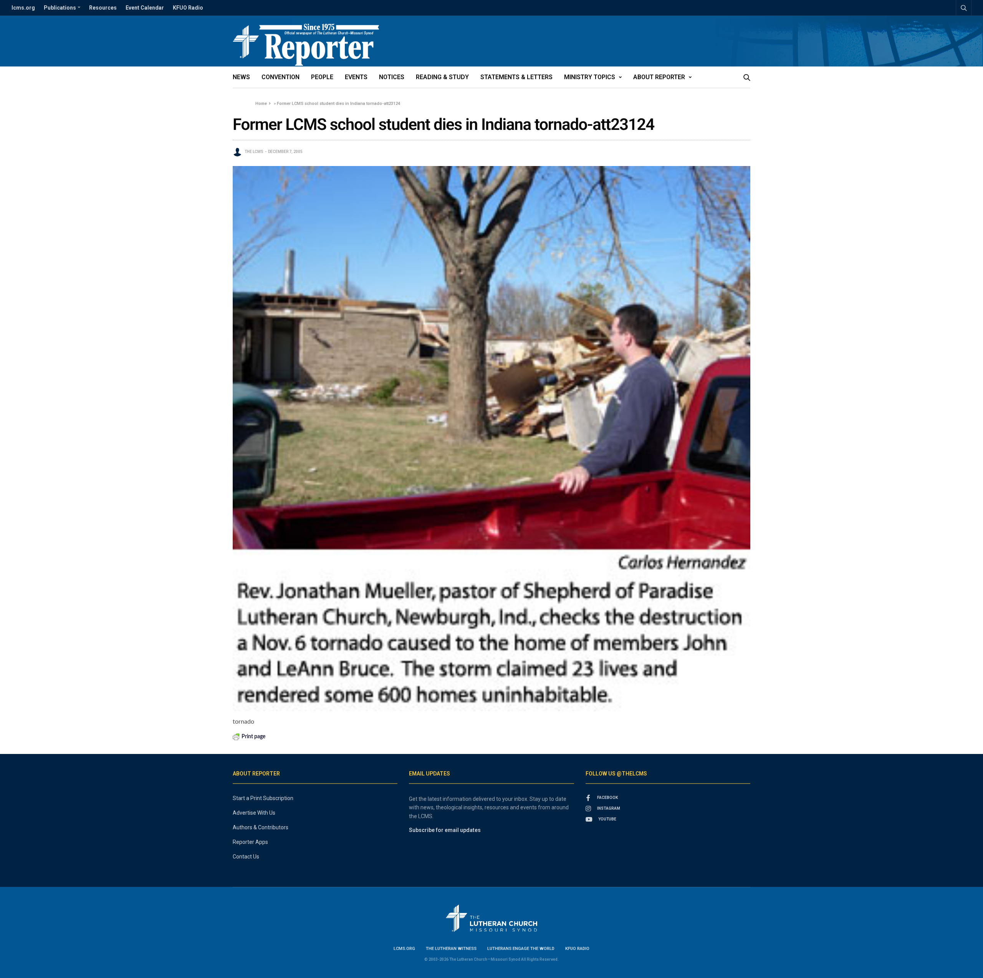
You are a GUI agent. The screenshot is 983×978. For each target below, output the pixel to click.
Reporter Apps (250, 842)
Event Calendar (145, 8)
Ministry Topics (589, 77)
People (322, 77)
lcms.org (23, 8)
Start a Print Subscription (263, 798)
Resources (103, 8)
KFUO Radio (188, 8)
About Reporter (659, 77)
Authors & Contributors (260, 827)
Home (261, 103)
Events (356, 77)
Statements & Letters (516, 77)
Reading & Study (442, 77)
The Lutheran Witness (451, 948)
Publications (60, 8)
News (241, 77)
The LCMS (254, 151)
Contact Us (246, 856)
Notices (391, 77)
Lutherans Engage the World (520, 948)
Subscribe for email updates (445, 830)
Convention (280, 77)
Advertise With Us (254, 813)
